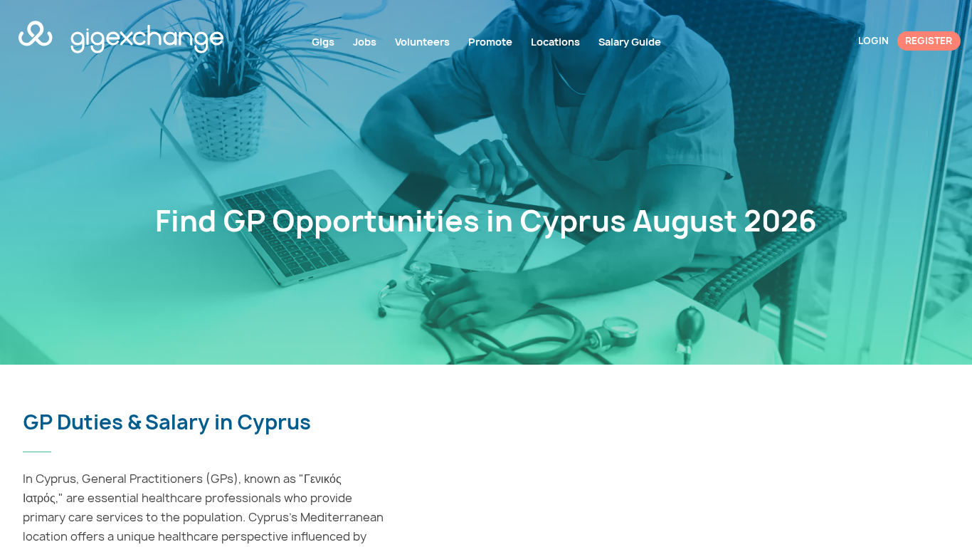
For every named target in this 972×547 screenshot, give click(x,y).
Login (873, 40)
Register (928, 40)
